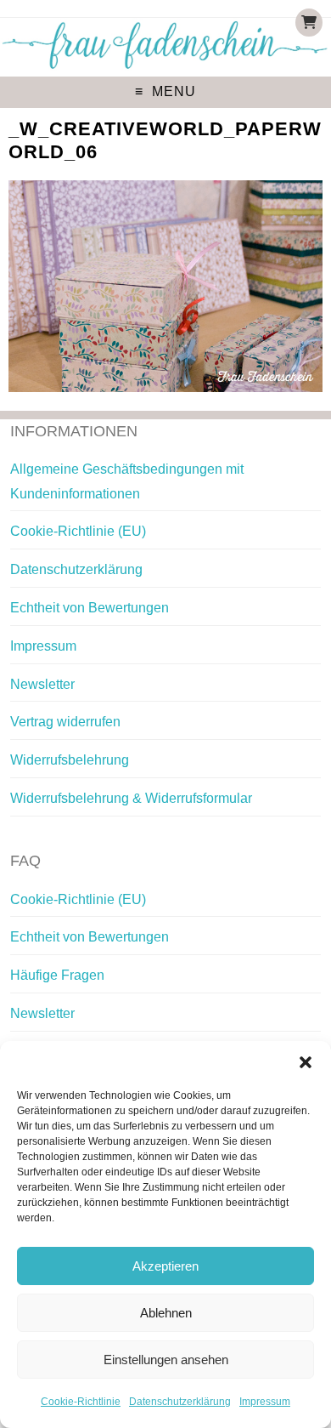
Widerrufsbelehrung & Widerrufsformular (131, 798)
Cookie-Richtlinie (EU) (78, 531)
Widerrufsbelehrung (69, 760)
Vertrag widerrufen (65, 721)
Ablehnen (166, 1313)
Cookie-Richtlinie (81, 1402)
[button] (305, 1062)
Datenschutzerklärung (180, 1402)
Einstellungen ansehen (166, 1359)
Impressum (264, 1402)
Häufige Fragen (57, 975)
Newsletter (42, 684)
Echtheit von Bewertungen (89, 607)
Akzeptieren (165, 1266)
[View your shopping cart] (309, 23)
